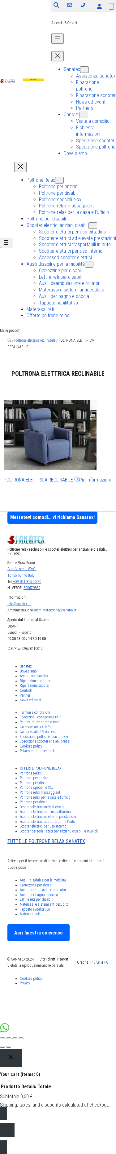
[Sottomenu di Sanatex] (84, 69)
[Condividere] (8, 1038)
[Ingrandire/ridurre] (21, 1038)
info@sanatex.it (19, 604)
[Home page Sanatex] (9, 340)
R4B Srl (94, 962)
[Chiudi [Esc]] (2, 1038)
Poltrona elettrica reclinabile (34, 340)
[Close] (11, 1058)
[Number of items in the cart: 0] (111, 6)
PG (106, 962)
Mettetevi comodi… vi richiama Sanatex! (52, 517)
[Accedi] (99, 6)
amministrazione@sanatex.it (55, 610)
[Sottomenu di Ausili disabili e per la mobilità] (89, 264)
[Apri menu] (57, 38)
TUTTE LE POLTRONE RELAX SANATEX (46, 841)
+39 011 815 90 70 (26, 581)
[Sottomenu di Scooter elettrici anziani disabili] (92, 225)
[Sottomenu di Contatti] (83, 115)
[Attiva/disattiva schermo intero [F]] (14, 1038)
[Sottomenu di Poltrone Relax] (59, 180)
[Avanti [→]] (8, 1047)
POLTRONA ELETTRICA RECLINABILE (57, 480)
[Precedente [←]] (2, 1047)
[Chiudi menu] (57, 56)
